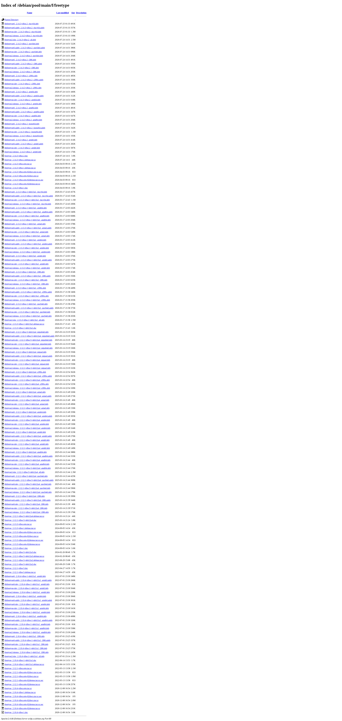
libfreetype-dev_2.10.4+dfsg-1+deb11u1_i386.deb (26, 648)
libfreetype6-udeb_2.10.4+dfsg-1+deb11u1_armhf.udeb (28, 580)
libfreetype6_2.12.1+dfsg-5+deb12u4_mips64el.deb (26, 332)
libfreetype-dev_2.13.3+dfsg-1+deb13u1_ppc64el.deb (27, 312)
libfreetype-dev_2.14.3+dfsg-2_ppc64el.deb (23, 52)
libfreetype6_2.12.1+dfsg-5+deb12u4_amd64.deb (26, 452)
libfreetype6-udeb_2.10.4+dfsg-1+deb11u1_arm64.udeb (28, 600)
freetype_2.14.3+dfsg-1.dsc (16, 188)
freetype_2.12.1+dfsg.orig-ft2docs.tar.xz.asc (23, 672)
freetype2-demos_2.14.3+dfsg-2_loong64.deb (24, 136)
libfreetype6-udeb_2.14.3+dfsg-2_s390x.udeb (24, 80)
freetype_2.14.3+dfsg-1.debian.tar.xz (20, 168)
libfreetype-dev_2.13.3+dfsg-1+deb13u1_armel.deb (26, 232)
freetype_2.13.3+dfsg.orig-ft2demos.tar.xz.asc (24, 540)
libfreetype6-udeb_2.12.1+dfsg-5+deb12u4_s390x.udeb (28, 376)
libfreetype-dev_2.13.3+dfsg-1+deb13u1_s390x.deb (27, 296)
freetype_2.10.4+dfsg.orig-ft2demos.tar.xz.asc (24, 704)
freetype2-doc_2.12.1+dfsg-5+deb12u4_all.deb (24, 472)
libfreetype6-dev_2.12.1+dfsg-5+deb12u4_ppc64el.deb (28, 484)
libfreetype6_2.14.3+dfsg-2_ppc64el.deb (22, 44)
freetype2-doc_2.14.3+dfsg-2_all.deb (20, 40)
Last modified (62, 13)
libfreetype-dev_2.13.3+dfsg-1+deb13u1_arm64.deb (27, 248)
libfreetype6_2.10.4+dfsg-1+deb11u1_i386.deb (24, 636)
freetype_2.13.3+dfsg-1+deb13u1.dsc (20, 328)
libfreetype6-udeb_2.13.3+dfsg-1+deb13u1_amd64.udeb (29, 212)
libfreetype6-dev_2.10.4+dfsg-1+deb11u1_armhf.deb (27, 584)
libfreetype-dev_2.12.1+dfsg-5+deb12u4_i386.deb (26, 508)
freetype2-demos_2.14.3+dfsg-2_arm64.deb (23, 104)
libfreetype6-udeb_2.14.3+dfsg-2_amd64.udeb (24, 112)
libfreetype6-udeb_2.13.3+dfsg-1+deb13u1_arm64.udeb (28, 244)
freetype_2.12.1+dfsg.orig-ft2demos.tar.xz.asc (24, 680)
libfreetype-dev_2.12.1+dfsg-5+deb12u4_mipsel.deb (27, 364)
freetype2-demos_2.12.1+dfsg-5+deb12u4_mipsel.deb (27, 368)
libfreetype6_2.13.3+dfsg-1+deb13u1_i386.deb (25, 272)
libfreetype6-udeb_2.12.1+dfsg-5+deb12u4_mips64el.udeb (29, 336)
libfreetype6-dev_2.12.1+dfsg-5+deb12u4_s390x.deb (27, 380)
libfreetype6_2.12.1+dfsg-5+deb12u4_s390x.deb (25, 372)
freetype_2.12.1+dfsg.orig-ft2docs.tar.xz (21, 676)
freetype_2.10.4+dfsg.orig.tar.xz (18, 688)
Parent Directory (12, 20)
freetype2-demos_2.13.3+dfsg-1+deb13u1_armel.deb (27, 236)
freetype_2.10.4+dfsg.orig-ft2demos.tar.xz (22, 708)
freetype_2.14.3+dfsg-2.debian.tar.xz (20, 160)
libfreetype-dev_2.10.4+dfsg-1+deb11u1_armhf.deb (26, 588)
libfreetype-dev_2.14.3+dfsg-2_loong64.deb (23, 132)
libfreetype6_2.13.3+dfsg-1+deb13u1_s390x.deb (25, 288)
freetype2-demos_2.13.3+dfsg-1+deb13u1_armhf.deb (27, 268)
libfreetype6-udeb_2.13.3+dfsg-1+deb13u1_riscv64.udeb (29, 196)
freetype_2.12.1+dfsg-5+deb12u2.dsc (20, 564)
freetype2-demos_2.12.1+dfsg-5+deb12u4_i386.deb (27, 512)
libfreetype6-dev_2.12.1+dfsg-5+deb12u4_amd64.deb (27, 460)
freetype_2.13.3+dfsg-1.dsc (16, 548)
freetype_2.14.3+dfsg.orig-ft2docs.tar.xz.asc (23, 172)
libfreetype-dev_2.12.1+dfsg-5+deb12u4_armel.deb (26, 404)
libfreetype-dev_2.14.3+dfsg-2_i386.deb (22, 68)
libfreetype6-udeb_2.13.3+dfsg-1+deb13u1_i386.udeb (27, 276)
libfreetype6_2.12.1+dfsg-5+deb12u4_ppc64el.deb (26, 476)
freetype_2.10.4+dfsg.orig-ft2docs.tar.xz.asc (23, 696)
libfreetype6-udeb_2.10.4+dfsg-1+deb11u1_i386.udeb (27, 640)
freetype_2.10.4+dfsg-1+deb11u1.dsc (20, 660)
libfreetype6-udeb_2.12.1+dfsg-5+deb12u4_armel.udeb (28, 396)
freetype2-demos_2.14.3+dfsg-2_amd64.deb (23, 120)
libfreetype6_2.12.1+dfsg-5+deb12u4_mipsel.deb (25, 352)
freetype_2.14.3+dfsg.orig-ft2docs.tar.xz (21, 176)
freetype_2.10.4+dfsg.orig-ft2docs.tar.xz (21, 700)
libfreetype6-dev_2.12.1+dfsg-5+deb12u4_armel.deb (27, 400)
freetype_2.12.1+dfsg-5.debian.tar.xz (20, 572)
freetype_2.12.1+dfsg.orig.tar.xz (18, 668)
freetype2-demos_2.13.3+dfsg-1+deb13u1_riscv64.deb (28, 204)
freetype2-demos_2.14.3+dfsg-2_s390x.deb (23, 88)
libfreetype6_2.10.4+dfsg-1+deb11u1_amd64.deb (25, 616)
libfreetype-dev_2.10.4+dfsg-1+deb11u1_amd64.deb (27, 628)
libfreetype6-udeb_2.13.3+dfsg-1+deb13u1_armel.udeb (28, 228)
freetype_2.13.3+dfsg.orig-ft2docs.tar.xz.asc (23, 532)
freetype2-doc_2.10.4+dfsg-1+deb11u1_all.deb (24, 656)
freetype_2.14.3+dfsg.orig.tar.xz (18, 164)
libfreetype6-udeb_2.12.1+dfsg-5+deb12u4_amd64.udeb (29, 456)
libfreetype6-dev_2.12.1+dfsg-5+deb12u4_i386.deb (26, 504)
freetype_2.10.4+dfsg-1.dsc (16, 712)
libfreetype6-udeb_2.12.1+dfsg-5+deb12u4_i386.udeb (27, 500)
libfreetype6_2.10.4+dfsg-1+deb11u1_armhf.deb (25, 576)
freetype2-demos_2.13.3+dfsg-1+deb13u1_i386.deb (27, 284)
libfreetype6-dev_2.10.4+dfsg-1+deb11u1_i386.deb (26, 644)
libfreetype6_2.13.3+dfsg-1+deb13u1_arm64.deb (25, 240)
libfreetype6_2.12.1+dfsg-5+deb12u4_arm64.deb (25, 412)
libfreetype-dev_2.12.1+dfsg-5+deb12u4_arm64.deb (27, 424)
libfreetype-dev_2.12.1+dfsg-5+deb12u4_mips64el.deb (28, 344)
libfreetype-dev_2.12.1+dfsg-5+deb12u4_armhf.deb (26, 444)
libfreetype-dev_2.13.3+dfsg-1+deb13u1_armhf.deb (26, 264)
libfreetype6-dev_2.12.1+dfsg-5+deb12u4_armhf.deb (27, 440)
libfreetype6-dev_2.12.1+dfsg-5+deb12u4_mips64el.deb (28, 340)
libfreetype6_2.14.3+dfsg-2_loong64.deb (22, 124)
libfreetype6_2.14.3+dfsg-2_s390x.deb (21, 76)
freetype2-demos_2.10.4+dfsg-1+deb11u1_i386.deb (26, 652)
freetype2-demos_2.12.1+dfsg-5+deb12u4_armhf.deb (27, 448)
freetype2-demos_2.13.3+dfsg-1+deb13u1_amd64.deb (28, 220)
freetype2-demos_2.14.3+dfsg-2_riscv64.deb (23, 36)
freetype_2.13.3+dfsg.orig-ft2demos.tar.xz (22, 544)
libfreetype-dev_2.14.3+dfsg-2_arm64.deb (22, 100)
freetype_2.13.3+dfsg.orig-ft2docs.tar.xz (21, 536)
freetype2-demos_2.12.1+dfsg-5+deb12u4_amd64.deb (28, 468)
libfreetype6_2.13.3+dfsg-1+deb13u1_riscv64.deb (26, 192)
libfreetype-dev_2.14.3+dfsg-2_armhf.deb (22, 148)
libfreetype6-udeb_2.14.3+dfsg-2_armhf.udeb (24, 144)
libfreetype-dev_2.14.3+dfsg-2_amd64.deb (23, 116)
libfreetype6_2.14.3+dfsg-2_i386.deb (20, 60)
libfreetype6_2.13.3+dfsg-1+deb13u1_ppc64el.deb (26, 304)
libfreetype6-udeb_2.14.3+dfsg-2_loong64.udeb (25, 128)
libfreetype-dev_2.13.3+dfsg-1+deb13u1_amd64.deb (27, 216)
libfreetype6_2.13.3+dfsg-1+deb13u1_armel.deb (25, 224)
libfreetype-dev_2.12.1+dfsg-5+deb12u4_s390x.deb (27, 384)
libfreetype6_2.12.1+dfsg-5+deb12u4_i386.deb (25, 496)
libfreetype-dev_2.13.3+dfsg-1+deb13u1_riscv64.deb (27, 200)
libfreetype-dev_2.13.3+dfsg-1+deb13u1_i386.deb (26, 280)
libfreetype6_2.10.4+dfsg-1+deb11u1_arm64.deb (25, 596)
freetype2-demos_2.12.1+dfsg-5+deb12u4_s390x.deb (27, 388)
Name (29, 13)
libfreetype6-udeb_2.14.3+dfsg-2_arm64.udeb (24, 96)
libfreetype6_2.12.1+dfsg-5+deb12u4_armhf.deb (25, 432)
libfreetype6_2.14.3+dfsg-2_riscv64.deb (21, 24)
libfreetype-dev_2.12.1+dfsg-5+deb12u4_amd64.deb (27, 464)
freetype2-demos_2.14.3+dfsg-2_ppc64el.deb (24, 56)
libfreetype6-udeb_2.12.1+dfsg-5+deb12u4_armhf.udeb (28, 436)
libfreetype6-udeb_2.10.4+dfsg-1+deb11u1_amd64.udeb (28, 620)
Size (73, 13)
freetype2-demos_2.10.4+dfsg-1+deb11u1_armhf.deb (27, 592)
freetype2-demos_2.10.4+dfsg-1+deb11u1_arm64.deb (27, 612)
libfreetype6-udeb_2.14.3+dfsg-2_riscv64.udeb (24, 28)
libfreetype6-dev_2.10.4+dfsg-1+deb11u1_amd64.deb (27, 624)
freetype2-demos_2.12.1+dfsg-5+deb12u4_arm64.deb (27, 428)
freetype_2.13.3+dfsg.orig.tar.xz (18, 524)
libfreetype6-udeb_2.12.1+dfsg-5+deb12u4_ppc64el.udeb (29, 480)
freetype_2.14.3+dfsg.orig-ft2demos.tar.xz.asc (24, 180)
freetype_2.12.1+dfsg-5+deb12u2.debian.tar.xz (24, 560)
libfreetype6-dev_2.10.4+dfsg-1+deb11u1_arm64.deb (27, 604)
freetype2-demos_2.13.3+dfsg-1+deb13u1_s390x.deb (27, 300)
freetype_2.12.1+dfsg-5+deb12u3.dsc (20, 552)
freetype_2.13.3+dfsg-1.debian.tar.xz (20, 528)
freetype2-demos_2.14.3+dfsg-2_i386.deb (22, 72)
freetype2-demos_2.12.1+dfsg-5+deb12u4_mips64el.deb (29, 348)
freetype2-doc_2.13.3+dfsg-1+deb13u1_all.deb (24, 320)
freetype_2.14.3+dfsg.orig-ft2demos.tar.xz (22, 184)
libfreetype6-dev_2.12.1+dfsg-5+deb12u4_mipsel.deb (27, 360)
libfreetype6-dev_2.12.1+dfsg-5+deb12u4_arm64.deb (27, 420)
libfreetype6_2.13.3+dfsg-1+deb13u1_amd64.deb (26, 208)
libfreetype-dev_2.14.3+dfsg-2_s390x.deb (22, 84)
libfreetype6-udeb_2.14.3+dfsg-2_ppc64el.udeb (25, 48)
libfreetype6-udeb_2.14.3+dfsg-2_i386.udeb (23, 64)
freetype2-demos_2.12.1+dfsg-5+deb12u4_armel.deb (27, 408)
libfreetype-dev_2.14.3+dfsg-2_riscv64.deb (23, 32)
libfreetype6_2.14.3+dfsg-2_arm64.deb (21, 92)
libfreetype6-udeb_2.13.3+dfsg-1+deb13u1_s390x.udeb (28, 292)
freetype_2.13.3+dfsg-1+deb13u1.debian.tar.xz (24, 324)
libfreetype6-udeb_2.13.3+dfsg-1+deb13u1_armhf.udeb (28, 260)
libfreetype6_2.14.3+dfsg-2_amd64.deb (21, 108)
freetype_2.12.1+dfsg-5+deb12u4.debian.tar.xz (24, 516)
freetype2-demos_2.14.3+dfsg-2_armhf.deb (23, 152)
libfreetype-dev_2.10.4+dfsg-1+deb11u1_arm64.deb (27, 608)
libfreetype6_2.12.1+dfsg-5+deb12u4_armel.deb (25, 392)
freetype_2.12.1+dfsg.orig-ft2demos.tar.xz (22, 684)
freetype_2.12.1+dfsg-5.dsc (16, 568)
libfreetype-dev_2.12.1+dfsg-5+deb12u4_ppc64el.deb (27, 488)
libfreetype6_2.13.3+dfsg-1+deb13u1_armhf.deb (25, 256)
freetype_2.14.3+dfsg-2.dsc (16, 156)
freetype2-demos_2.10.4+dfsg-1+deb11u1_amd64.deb (27, 632)
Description (81, 13)
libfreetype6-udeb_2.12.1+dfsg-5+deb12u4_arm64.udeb (28, 416)
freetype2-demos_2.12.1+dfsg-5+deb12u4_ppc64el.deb (28, 492)
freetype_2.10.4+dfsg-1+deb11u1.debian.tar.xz (24, 664)
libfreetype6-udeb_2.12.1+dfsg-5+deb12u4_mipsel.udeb (28, 356)
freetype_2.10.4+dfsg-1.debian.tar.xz (20, 692)
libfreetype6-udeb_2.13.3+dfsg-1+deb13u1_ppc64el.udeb (29, 308)
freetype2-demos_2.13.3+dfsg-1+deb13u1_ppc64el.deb (28, 316)
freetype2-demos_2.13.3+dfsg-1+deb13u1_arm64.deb (27, 252)
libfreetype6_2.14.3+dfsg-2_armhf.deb (21, 140)
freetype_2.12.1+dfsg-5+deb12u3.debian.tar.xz (24, 556)
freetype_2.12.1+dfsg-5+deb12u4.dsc (20, 520)
